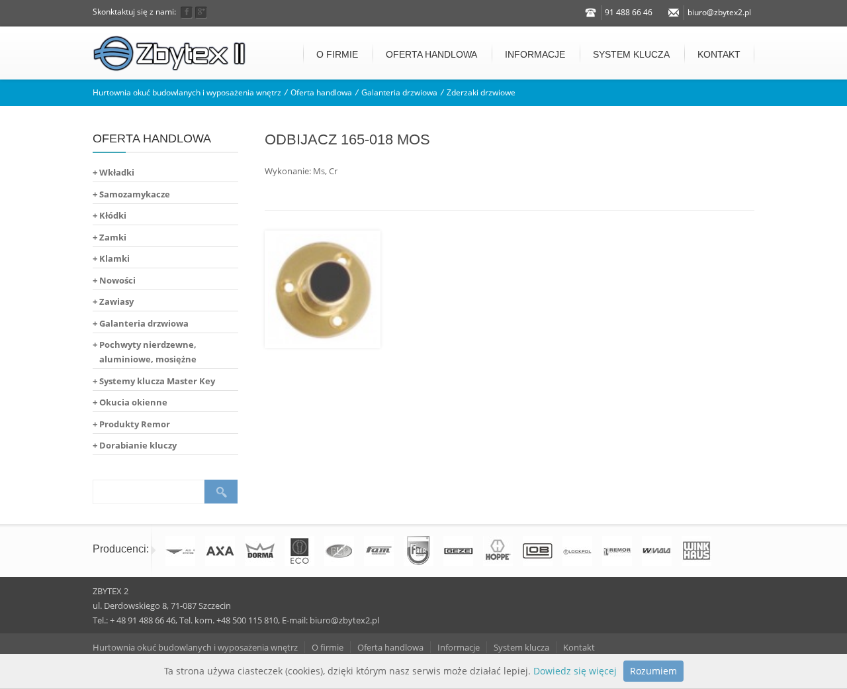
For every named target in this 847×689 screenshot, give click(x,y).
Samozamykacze (134, 194)
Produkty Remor (134, 424)
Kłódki (112, 215)
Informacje (535, 54)
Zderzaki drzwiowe (481, 92)
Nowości (117, 280)
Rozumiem (653, 670)
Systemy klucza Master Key (157, 381)
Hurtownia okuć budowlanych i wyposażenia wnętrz (187, 92)
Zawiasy (116, 301)
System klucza (631, 54)
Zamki (112, 237)
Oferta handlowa (431, 54)
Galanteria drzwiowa (399, 92)
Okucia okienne (133, 402)
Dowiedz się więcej (575, 670)
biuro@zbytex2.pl (719, 12)
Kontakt (718, 54)
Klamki (114, 258)
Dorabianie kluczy (138, 445)
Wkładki (116, 172)
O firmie (337, 54)
